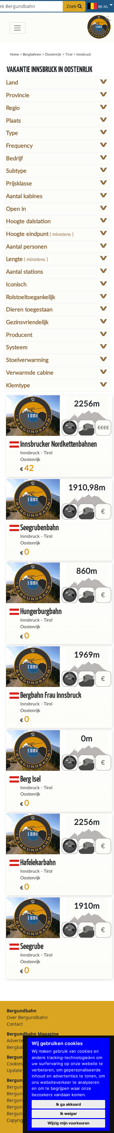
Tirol (69, 54)
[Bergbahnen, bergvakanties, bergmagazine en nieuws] (99, 25)
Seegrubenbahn (39, 527)
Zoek (72, 6)
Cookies (15, 1064)
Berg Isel (30, 778)
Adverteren (18, 1040)
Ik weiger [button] (68, 1113)
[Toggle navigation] (17, 27)
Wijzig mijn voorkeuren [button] (68, 1123)
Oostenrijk (53, 54)
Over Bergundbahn (27, 1017)
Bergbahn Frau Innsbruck (50, 694)
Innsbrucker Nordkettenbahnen (58, 443)
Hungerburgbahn (41, 611)
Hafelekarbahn (38, 862)
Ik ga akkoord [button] (68, 1104)
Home (14, 54)
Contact (15, 1024)
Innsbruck (30, 453)
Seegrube (31, 945)
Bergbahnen (32, 54)
